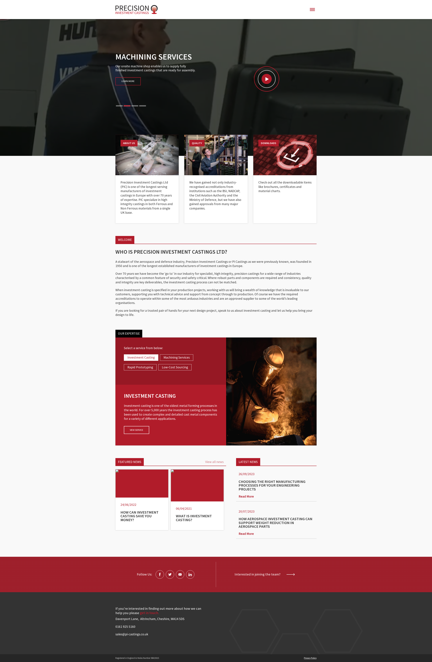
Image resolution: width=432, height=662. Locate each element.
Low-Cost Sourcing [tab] (175, 367)
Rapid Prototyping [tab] (140, 367)
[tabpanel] (170, 414)
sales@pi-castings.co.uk (131, 634)
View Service (136, 429)
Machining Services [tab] (177, 357)
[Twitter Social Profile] (170, 574)
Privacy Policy (310, 658)
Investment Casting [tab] (141, 357)
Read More (246, 496)
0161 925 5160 (125, 627)
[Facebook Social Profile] (160, 574)
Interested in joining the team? (257, 574)
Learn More (128, 93)
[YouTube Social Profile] (180, 574)
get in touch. (149, 613)
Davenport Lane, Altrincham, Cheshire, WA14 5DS (149, 619)
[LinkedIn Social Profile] (190, 574)
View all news (214, 462)
